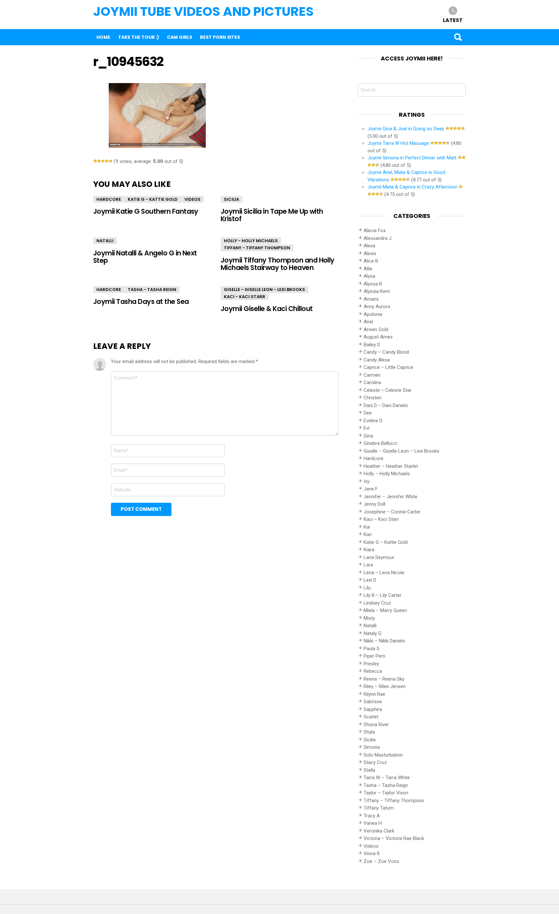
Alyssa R (373, 284)
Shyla (369, 732)
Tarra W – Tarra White (387, 777)
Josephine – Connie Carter (392, 512)
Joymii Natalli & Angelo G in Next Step (145, 256)
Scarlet (371, 717)
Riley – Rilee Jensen (385, 686)
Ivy (366, 481)
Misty (369, 618)
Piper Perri (374, 656)
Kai (367, 527)
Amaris (371, 299)
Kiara (369, 550)
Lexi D (370, 580)
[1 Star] (95, 161)
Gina (368, 436)
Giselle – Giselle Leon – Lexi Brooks (401, 451)
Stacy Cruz (375, 762)
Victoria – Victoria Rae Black (394, 838)
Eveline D (373, 421)
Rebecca (373, 671)
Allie (368, 269)
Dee (368, 413)
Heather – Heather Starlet (391, 466)
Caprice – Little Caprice (388, 367)
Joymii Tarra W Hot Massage (398, 143)
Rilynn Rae (374, 694)
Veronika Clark (379, 831)
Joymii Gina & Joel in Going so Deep (405, 129)
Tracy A (372, 816)
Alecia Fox (375, 230)
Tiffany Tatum (379, 808)
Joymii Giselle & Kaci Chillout (266, 308)
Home (103, 37)
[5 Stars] (111, 161)
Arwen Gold (376, 329)
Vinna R (372, 853)
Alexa (369, 246)
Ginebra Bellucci (380, 443)
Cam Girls (179, 37)
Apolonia (373, 314)
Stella (369, 770)
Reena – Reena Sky (384, 679)
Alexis (370, 253)
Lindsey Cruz (377, 603)
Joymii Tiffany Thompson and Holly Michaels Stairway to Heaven (277, 263)
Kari (368, 534)
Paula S (371, 648)
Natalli (105, 241)
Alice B (371, 261)
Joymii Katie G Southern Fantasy (145, 211)
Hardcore (108, 199)
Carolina (372, 382)
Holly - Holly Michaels (251, 241)
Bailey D (372, 345)
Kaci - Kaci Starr (244, 297)
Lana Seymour (379, 557)
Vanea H (373, 823)
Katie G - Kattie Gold (153, 199)
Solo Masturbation (383, 755)
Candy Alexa (377, 360)
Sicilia (231, 199)
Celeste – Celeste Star (387, 390)
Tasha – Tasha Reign (386, 785)
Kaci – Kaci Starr (381, 519)
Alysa (369, 276)
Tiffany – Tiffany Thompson (394, 800)
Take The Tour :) (138, 37)
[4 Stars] (107, 161)
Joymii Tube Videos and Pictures (203, 11)
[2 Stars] (99, 161)
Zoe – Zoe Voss (381, 861)
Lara (368, 565)
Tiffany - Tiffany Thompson (257, 248)
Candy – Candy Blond (386, 352)
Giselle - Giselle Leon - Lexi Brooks (264, 289)
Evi (366, 428)
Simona (372, 747)
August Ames (378, 337)
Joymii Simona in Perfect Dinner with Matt (411, 158)
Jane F (371, 489)
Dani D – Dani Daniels (386, 405)
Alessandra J (377, 238)
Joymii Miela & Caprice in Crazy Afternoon (412, 187)
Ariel (368, 322)
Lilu (367, 588)
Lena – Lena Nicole (384, 572)
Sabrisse (373, 701)
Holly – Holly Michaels (387, 474)
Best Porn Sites (220, 37)
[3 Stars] (103, 161)
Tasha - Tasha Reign (152, 289)
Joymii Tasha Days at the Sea (141, 301)
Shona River (376, 724)
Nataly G (372, 633)
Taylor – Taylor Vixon (386, 793)
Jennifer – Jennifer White (390, 497)
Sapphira (373, 709)
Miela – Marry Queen (385, 610)
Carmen (372, 375)
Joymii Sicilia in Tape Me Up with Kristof (272, 215)
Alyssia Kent (377, 291)
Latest (453, 19)
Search (458, 37)
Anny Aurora (377, 306)
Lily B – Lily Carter (382, 595)
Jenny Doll (374, 504)
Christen (372, 398)
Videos (192, 199)
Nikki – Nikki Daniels (384, 641)
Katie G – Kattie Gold (386, 542)
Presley (371, 664)
